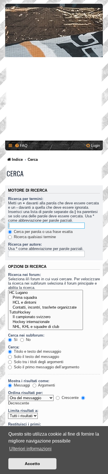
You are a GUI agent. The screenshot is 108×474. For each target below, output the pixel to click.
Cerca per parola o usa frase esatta (43, 231)
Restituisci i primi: (24, 424)
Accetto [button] (32, 463)
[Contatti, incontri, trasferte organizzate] (45, 307)
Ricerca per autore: (25, 244)
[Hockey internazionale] (45, 322)
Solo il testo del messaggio (36, 356)
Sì (15, 339)
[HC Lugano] (45, 292)
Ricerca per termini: (25, 199)
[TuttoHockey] (45, 312)
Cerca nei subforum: (26, 335)
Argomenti (46, 385)
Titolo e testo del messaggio (37, 351)
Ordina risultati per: (25, 393)
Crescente (69, 397)
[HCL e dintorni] (45, 302)
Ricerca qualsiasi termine (34, 237)
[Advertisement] (54, 99)
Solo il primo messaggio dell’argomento (46, 367)
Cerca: (13, 347)
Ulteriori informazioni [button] (30, 448)
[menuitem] (21, 145)
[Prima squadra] (45, 297)
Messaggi (21, 385)
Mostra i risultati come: (28, 381)
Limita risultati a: (23, 410)
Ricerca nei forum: (24, 275)
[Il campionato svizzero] (45, 317)
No (28, 339)
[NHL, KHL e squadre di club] (45, 326)
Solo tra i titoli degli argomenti (38, 362)
